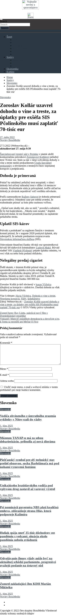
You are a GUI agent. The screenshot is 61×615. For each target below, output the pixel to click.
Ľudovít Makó (43, 247)
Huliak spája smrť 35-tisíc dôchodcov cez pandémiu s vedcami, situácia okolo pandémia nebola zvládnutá (27, 536)
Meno (4, 368)
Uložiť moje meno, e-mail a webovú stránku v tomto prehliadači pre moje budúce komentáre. (29, 388)
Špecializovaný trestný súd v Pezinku (19, 154)
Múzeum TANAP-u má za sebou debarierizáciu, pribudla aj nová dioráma (27, 439)
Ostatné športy (20, 54)
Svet (15, 63)
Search (3, 21)
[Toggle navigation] (1, 19)
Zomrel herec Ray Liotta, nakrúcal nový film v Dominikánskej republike (24, 314)
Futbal (16, 39)
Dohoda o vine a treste (43, 295)
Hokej (16, 42)
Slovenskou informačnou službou (17, 239)
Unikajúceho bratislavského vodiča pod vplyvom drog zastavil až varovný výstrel (27, 487)
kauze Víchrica (43, 284)
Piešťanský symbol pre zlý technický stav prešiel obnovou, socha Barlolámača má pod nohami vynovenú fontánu (29, 463)
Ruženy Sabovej (30, 196)
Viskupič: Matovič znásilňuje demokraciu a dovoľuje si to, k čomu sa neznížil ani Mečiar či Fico (30, 320)
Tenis (16, 51)
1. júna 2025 (6, 425)
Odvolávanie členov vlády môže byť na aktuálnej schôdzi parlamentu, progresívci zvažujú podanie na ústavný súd (28, 562)
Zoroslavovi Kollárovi (38, 157)
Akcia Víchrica (23, 295)
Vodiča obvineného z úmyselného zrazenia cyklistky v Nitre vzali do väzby (28, 417)
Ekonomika (12, 68)
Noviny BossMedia (10, 140)
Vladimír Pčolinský (22, 250)
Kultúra (10, 71)
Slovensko (18, 60)
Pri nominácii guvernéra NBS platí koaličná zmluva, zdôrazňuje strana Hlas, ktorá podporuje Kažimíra (29, 511)
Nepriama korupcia (10, 298)
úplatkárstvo (33, 298)
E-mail (4, 374)
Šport (9, 36)
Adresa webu (7, 380)
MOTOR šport (20, 48)
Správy (10, 57)
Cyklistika (18, 45)
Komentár (6, 342)
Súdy (23, 298)
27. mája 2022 (7, 137)
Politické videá (20, 66)
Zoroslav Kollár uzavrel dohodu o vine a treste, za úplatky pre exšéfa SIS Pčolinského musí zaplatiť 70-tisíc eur (29, 304)
